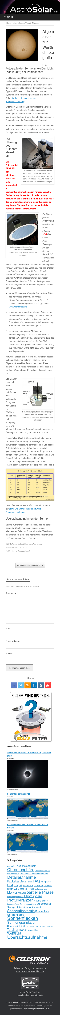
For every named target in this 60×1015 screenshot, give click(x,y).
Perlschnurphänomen (15, 896)
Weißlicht (14, 933)
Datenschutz (39, 1008)
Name (8, 628)
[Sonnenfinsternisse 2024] (28, 817)
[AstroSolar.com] (34, 9)
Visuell (37, 930)
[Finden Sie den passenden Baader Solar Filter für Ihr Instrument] (31, 717)
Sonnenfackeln (44, 903)
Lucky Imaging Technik (24, 888)
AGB (48, 1008)
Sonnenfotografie (24, 551)
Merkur (12, 892)
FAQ (36, 880)
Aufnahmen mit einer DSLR (29, 565)
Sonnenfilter (15, 907)
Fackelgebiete (16, 881)
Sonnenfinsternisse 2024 (18, 793)
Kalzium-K (28, 885)
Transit (23, 930)
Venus (30, 930)
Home (8, 23)
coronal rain (42, 873)
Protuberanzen (20, 900)
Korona (38, 885)
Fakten (29, 882)
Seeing (37, 900)
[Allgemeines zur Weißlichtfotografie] (22, 45)
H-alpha (12, 885)
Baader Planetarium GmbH (23, 1002)
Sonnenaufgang (13, 904)
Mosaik (22, 892)
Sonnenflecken (22, 917)
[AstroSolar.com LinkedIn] (34, 685)
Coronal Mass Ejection (28, 873)
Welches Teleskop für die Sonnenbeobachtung (21, 99)
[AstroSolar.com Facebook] (14, 685)
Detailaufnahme (21, 877)
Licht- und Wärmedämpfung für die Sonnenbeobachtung (23, 510)
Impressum (28, 1008)
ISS (20, 885)
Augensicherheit (26, 866)
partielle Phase (40, 892)
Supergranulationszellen (36, 926)
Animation (11, 866)
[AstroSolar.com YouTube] (48, 685)
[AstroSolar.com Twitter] (21, 685)
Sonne (45, 900)
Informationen (18, 23)
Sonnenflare (42, 911)
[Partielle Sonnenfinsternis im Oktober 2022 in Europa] (28, 851)
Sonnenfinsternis (21, 910)
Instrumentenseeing (18, 306)
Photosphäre (33, 896)
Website (9, 653)
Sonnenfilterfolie (32, 907)
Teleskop (49, 926)
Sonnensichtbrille (16, 926)
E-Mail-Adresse (13, 641)
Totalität (12, 929)
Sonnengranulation (21, 922)
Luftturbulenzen (41, 889)
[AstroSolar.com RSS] (27, 685)
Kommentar (11, 592)
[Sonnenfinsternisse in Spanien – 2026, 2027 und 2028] (28, 787)
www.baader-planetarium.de (30, 995)
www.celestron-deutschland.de (30, 971)
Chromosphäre (20, 869)
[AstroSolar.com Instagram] (41, 685)
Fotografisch (46, 881)
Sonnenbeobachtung (28, 904)
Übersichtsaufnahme (27, 937)
